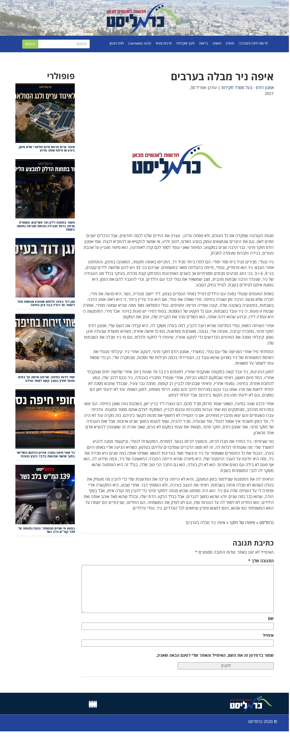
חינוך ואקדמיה (185, 43)
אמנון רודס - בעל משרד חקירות (247, 87)
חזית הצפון (117, 43)
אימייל (268, 635)
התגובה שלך (261, 560)
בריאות (203, 43)
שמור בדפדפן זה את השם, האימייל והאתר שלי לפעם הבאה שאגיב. (215, 655)
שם (271, 618)
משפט (217, 43)
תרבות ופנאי (164, 43)
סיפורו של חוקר (242, 522)
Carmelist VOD (139, 43)
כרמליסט (266, 522)
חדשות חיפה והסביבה (253, 43)
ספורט (230, 43)
